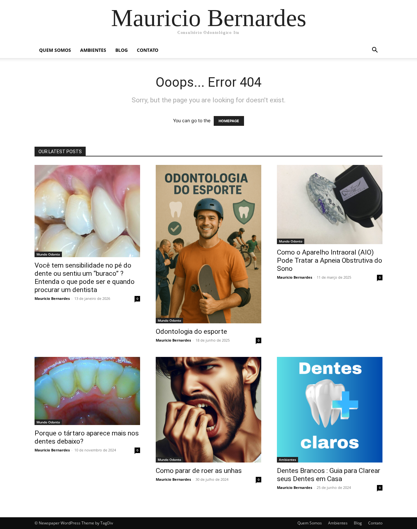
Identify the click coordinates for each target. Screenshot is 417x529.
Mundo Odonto (48, 254)
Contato (147, 50)
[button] (374, 51)
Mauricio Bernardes (52, 298)
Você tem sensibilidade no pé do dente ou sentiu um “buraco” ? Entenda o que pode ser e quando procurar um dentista (85, 277)
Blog (121, 50)
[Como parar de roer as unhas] (208, 410)
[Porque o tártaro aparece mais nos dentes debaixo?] (87, 391)
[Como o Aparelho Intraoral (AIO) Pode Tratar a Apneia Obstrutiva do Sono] (329, 204)
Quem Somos (55, 50)
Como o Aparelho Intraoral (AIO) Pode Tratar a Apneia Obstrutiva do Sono (329, 260)
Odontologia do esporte (191, 331)
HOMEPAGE (229, 121)
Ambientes (93, 50)
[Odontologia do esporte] (208, 244)
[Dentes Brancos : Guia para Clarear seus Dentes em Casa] (329, 410)
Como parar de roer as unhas (199, 471)
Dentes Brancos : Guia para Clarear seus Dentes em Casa (328, 475)
